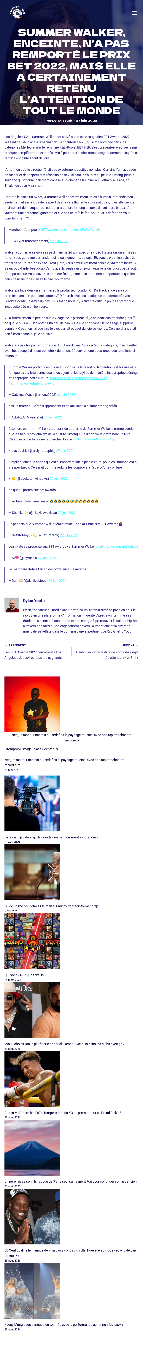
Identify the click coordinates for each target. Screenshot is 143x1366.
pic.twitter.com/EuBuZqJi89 (79, 230)
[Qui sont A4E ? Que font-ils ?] (71, 941)
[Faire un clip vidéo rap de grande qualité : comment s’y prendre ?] (71, 803)
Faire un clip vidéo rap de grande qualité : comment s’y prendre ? (51, 837)
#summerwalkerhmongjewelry (31, 383)
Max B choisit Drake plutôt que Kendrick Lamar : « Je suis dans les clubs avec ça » (64, 1044)
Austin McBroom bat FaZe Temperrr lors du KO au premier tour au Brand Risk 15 (62, 1113)
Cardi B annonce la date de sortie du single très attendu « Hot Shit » (107, 652)
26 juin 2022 (66, 395)
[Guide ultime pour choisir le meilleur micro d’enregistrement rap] (71, 872)
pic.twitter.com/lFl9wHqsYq (93, 439)
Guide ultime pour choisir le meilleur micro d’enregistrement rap (51, 906)
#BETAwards (48, 230)
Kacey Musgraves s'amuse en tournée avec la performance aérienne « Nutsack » (64, 1325)
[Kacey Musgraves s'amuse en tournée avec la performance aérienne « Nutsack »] (71, 1291)
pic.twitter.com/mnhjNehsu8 (117, 546)
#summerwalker (62, 378)
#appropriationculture (91, 378)
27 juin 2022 (59, 241)
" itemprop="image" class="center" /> (31, 749)
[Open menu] (134, 13)
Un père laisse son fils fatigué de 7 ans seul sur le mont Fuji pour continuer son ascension (70, 1181)
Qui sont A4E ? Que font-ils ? (25, 975)
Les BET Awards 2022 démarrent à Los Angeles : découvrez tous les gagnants (33, 652)
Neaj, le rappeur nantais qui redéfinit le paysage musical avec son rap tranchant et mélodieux (71, 737)
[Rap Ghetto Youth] (17, 13)
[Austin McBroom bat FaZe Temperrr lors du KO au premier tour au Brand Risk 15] (71, 1079)
